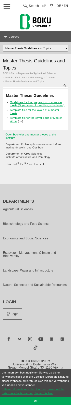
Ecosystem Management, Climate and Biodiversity (29, 254)
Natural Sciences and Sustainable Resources (35, 284)
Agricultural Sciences (18, 209)
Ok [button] (35, 400)
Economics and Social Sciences (25, 238)
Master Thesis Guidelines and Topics (24, 81)
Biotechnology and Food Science (26, 223)
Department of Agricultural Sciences (37, 73)
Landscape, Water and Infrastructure (28, 270)
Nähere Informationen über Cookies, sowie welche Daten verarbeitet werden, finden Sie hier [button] (33, 391)
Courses (14, 36)
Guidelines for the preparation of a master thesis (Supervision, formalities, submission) (37, 104)
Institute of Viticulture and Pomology (24, 77)
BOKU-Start (9, 73)
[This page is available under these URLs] (65, 85)
